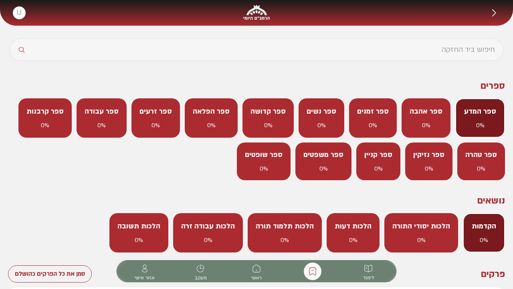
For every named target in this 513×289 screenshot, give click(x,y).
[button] (493, 12)
